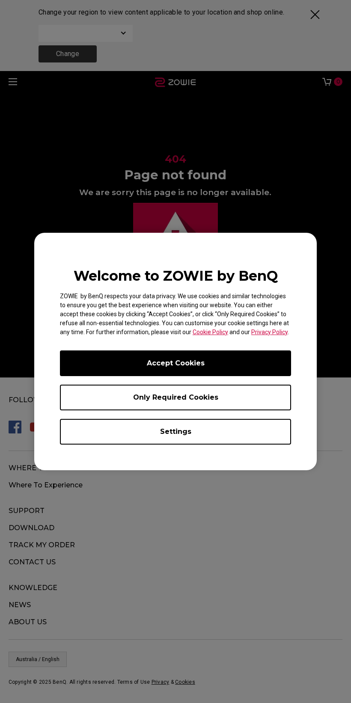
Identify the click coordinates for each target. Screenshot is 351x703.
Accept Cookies (176, 363)
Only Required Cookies (175, 397)
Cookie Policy (210, 332)
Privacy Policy (269, 332)
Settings (175, 431)
